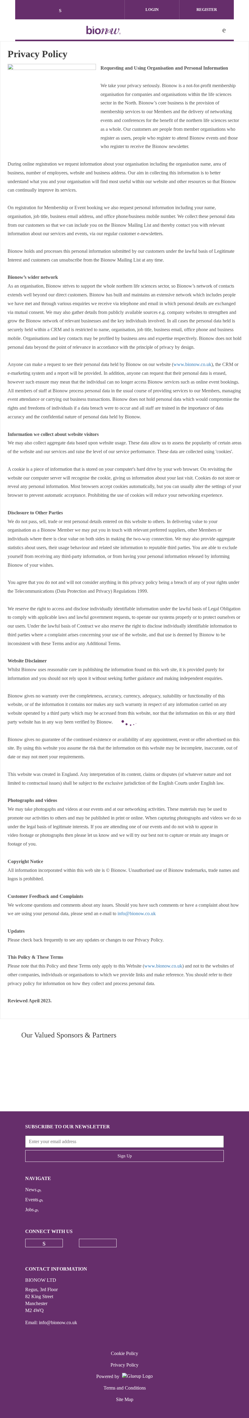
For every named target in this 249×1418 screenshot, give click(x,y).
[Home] (103, 30)
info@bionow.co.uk (137, 913)
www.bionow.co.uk (192, 364)
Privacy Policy (124, 1364)
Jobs (29, 1209)
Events (31, 1199)
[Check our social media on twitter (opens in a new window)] (76, 10)
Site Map (124, 1399)
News (30, 1189)
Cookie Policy (124, 1353)
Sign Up (125, 1156)
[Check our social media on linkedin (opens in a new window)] (63, 10)
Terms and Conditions (125, 1387)
